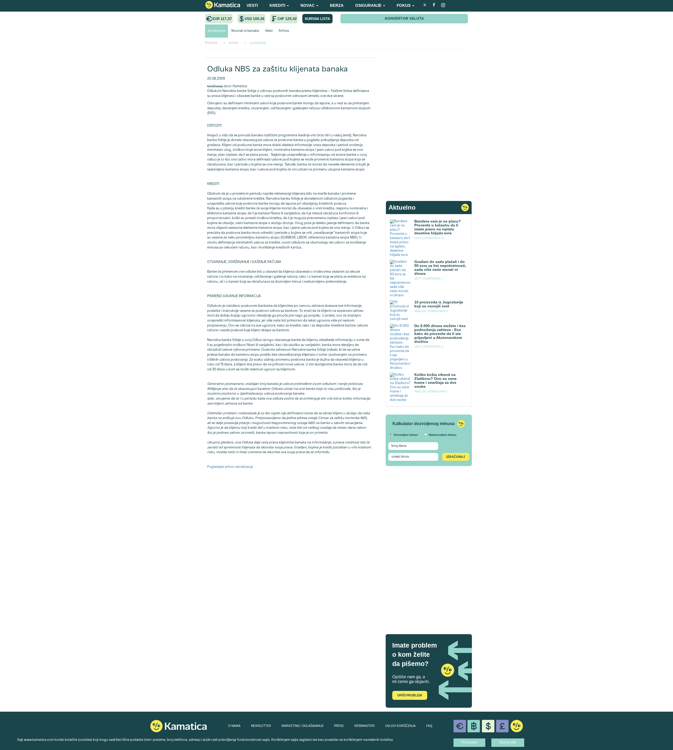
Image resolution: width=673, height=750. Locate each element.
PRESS (339, 726)
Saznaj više (507, 742)
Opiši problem (409, 695)
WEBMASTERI (364, 726)
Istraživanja (216, 31)
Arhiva (284, 31)
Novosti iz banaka (245, 31)
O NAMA (234, 726)
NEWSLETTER (261, 726)
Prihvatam (469, 742)
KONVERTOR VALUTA (404, 18)
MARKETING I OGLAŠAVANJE (303, 726)
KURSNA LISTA (317, 19)
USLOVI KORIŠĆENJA (400, 726)
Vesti (269, 31)
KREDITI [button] (277, 5)
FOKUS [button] (404, 5)
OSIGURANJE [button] (369, 5)
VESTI (252, 5)
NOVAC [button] (308, 5)
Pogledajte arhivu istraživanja (230, 467)
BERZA (337, 5)
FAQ (429, 726)
